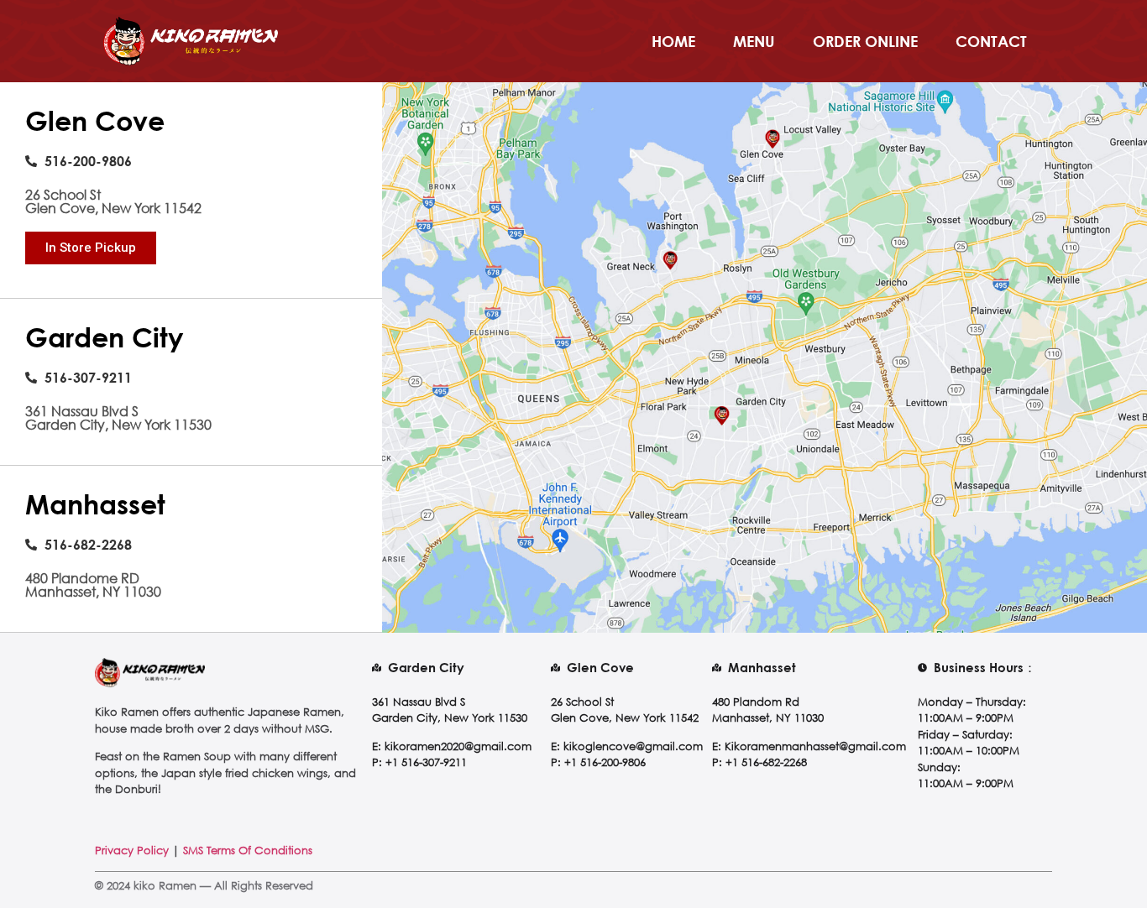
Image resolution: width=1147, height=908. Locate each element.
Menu (754, 41)
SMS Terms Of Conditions (247, 850)
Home (673, 41)
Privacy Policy (132, 850)
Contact (991, 41)
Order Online (865, 41)
